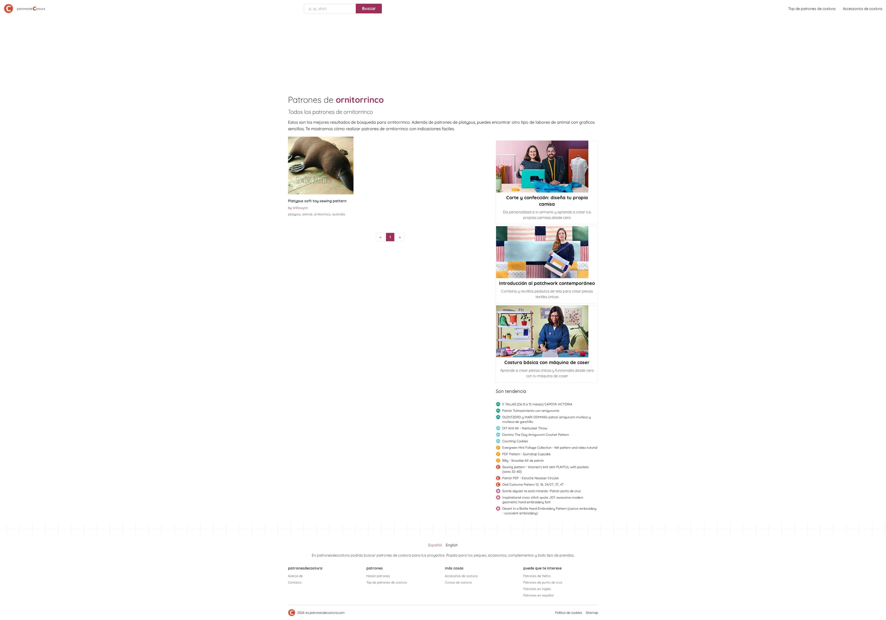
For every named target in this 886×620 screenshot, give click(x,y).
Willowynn (300, 208)
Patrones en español (538, 595)
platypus (294, 214)
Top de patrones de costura (811, 8)
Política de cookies (568, 613)
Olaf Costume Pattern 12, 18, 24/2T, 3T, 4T (533, 484)
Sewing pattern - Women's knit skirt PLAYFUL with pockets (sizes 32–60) (545, 469)
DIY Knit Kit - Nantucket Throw (524, 428)
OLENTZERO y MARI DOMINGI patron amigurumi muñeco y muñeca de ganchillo (546, 419)
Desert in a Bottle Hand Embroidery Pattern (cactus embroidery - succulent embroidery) (549, 510)
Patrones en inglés (537, 589)
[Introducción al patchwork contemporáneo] (547, 252)
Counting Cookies (515, 441)
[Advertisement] (443, 51)
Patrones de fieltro (537, 576)
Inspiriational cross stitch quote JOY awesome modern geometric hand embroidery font (542, 499)
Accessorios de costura (862, 8)
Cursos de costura (458, 582)
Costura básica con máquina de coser (547, 362)
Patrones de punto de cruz (542, 582)
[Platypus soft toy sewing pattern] (320, 165)
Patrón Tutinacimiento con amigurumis (530, 411)
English (452, 545)
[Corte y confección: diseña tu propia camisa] (547, 167)
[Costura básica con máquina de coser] (547, 331)
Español (435, 545)
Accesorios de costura (461, 576)
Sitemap (592, 613)
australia (338, 214)
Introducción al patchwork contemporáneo (547, 283)
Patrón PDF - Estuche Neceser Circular (530, 478)
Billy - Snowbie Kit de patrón (523, 460)
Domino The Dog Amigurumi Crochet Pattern (535, 435)
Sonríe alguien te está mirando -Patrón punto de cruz (541, 491)
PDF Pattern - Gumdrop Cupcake (526, 454)
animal (307, 214)
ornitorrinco (322, 214)
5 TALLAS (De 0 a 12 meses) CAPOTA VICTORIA (537, 404)
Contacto (294, 582)
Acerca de (295, 576)
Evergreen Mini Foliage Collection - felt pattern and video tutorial (549, 447)
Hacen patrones (378, 576)
